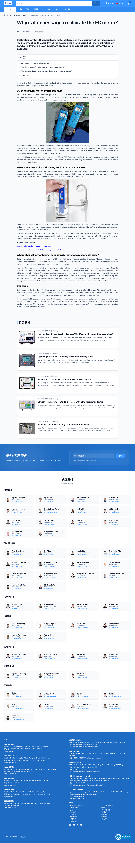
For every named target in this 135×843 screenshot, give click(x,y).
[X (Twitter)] (78, 825)
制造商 (36, 9)
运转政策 (105, 816)
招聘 (43, 9)
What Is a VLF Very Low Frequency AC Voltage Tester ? (64, 379)
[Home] (5, 15)
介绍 (27, 9)
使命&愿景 (73, 816)
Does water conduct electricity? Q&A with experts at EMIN (39, 250)
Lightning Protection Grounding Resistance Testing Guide (65, 356)
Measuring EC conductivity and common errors (34, 246)
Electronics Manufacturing (18, 15)
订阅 (120, 456)
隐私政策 (94, 460)
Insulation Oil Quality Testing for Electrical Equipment (63, 424)
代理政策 (73, 814)
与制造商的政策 (75, 807)
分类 (10, 9)
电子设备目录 (106, 810)
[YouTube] (74, 825)
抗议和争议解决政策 (108, 805)
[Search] (96, 3)
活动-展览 (67, 9)
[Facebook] (70, 825)
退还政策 (105, 819)
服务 (57, 9)
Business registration (77, 805)
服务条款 (88, 460)
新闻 (48, 9)
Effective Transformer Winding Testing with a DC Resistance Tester (70, 402)
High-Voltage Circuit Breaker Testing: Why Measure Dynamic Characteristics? (75, 334)
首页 (21, 9)
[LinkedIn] (81, 825)
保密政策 (73, 821)
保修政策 (73, 819)
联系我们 (105, 812)
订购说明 (105, 814)
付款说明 (73, 812)
